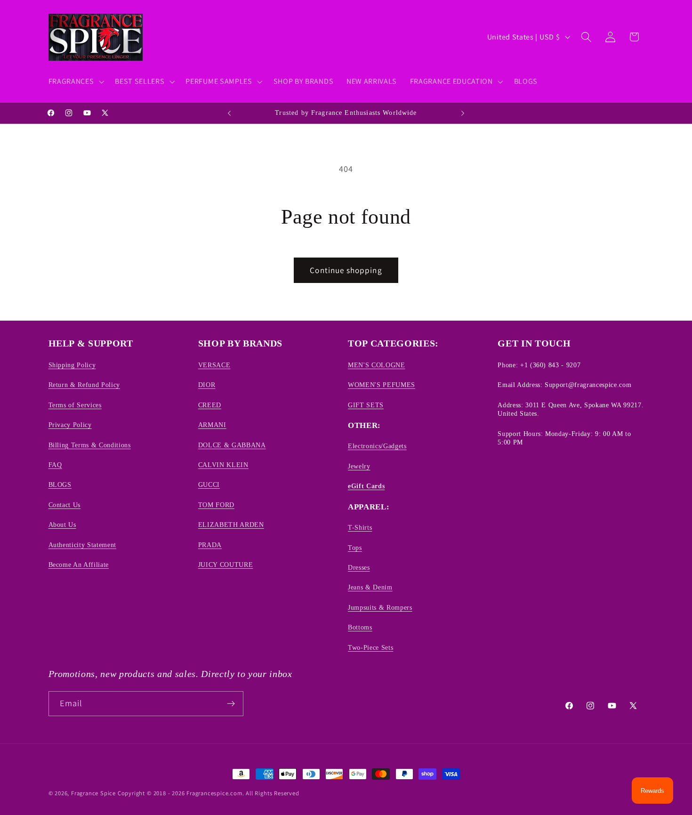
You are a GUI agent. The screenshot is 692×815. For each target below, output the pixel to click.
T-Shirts (360, 527)
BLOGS (60, 484)
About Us (62, 524)
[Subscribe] (231, 704)
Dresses (359, 567)
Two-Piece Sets (370, 647)
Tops (355, 547)
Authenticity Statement (82, 545)
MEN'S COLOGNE (376, 365)
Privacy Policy (70, 424)
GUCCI (209, 484)
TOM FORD (216, 504)
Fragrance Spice (93, 793)
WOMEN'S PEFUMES (381, 384)
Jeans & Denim (370, 587)
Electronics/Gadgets (377, 446)
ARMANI (212, 424)
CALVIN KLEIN (223, 464)
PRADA (210, 545)
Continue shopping (346, 270)
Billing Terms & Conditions (89, 445)
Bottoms (360, 627)
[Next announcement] (462, 113)
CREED (209, 405)
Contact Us (64, 504)
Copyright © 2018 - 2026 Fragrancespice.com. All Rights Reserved (208, 793)
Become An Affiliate (78, 564)
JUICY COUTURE (225, 564)
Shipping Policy (72, 365)
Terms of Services (75, 405)
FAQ (55, 464)
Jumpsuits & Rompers (380, 607)
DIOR (207, 384)
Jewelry (359, 466)
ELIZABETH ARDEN (231, 524)
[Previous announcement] (229, 113)
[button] (75, 81)
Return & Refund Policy (84, 384)
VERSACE (214, 365)
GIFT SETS (366, 405)
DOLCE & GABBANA (232, 445)
